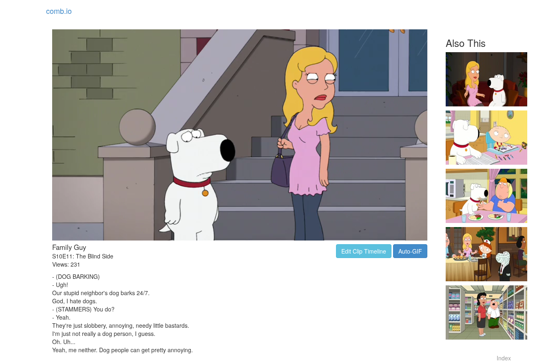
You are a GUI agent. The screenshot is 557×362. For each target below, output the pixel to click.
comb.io (59, 10)
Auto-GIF (410, 251)
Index (504, 358)
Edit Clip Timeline (363, 251)
